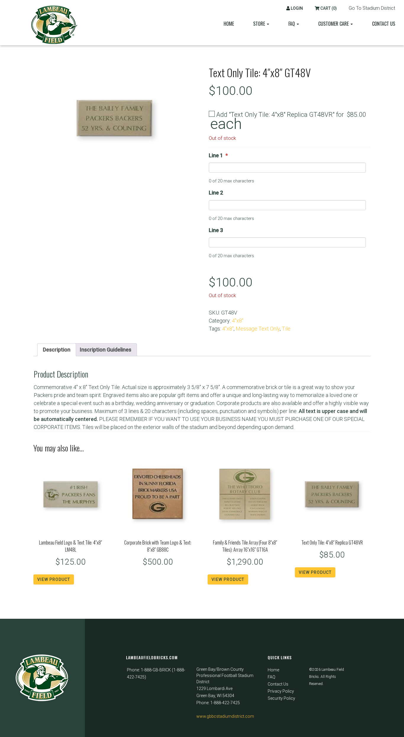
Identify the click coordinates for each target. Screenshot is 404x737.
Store (259, 23)
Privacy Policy (281, 691)
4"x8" (237, 321)
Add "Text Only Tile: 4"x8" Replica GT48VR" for (288, 120)
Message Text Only (258, 328)
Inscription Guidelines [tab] (105, 349)
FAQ (271, 677)
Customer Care (334, 23)
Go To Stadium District (372, 8)
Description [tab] (56, 349)
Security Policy (281, 698)
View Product (53, 579)
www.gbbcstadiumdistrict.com (225, 716)
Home (229, 23)
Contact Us (383, 23)
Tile (286, 328)
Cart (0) (328, 8)
